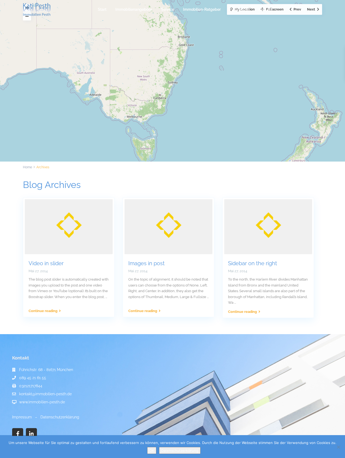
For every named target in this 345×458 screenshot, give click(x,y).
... (106, 297)
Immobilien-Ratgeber (202, 9)
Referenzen (240, 9)
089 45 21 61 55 (32, 378)
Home (27, 167)
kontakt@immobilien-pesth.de (45, 394)
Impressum (22, 417)
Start (102, 9)
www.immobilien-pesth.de (42, 402)
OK (151, 450)
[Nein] (338, 447)
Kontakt (265, 9)
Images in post (146, 263)
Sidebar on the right (252, 263)
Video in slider (46, 263)
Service (167, 9)
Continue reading (43, 311)
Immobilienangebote (133, 9)
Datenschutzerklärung (59, 417)
